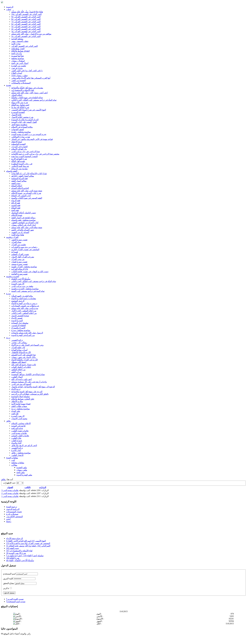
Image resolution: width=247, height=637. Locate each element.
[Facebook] (3, 526)
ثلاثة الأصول (16, 115)
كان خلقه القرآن (18, 347)
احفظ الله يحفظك (18, 362)
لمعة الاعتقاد (16, 142)
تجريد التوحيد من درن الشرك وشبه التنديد (28, 134)
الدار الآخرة (16, 450)
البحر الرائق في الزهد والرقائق (24, 445)
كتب (13, 460)
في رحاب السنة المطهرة (21, 164)
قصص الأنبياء (16, 318)
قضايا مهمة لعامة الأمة (20, 404)
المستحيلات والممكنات (21, 83)
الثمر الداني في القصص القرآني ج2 (26, 36)
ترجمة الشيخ (11, 507)
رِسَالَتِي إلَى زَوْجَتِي (19, 342)
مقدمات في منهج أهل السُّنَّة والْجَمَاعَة (27, 88)
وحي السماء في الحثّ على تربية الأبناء (27, 345)
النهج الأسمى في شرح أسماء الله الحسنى (28, 110)
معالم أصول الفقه (19, 181)
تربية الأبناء (15, 389)
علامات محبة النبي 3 (10, 490)
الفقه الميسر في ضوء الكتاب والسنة (26, 198)
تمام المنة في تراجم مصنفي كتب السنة (28, 291)
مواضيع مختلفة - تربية (20, 409)
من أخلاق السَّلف (18, 369)
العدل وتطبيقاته (17, 48)
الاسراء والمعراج (18, 328)
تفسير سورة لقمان (19, 262)
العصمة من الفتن (18, 80)
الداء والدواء (16, 443)
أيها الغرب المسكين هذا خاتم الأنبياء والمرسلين (30, 78)
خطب (8, 9)
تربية (8, 338)
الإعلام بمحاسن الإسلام (21, 423)
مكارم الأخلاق (17, 401)
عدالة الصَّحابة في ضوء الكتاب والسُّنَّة (27, 97)
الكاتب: (28, 487)
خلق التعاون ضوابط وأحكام (22, 399)
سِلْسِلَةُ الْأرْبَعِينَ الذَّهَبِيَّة (20, 279)
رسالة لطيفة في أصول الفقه (23, 218)
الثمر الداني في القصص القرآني (24, 46)
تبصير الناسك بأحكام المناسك (23, 213)
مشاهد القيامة (17, 39)
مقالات (14, 465)
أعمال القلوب (17, 377)
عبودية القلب (16, 440)
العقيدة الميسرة (18, 112)
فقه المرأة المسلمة (19, 178)
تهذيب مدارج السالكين (20, 137)
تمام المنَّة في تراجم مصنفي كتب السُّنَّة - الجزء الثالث (33, 100)
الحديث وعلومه (12, 276)
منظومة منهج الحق (19, 124)
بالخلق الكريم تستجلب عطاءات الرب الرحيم (30, 394)
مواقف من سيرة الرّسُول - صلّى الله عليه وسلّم (31, 34)
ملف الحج (20, 472)
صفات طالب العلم (19, 406)
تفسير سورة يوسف (19, 264)
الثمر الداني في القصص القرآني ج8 (26, 19)
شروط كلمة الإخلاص (20, 166)
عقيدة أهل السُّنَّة (18, 161)
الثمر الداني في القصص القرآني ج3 (26, 31)
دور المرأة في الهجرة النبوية (23, 335)
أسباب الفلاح (16, 73)
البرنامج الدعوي (12, 509)
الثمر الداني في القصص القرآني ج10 (26, 14)
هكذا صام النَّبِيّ (17, 235)
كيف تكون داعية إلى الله (21, 379)
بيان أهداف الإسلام (19, 149)
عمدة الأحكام (16, 215)
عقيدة (8, 85)
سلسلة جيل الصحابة (19, 323)
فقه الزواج (15, 200)
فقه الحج (15, 210)
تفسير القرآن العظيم (20, 254)
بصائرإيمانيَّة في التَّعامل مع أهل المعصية (28, 374)
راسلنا (8, 521)
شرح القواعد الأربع (19, 159)
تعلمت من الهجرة (18, 66)
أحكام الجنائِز (16, 95)
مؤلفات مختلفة (17, 463)
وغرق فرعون (17, 68)
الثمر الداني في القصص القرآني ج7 (26, 22)
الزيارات (42, 487)
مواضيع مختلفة (17, 58)
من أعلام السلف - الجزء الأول (23, 311)
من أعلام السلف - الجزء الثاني (24, 313)
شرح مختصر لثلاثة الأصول (22, 117)
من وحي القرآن (17, 259)
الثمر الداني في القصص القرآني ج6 (26, 24)
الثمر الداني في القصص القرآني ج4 (26, 29)
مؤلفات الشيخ (12, 458)
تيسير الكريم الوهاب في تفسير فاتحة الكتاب (29, 271)
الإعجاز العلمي (17, 455)
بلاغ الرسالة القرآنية (19, 269)
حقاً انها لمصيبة (17, 56)
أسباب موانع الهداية (19, 350)
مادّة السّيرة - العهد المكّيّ (22, 296)
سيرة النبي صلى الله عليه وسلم (24, 308)
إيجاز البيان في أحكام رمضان (23, 225)
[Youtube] (8, 526)
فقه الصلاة (15, 208)
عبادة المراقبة (17, 428)
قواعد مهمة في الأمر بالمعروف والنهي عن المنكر (32, 139)
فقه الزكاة (15, 203)
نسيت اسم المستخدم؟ (15, 601)
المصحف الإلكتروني (14, 516)
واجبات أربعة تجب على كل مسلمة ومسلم (29, 382)
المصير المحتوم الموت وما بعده (24, 156)
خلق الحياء (15, 411)
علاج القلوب (16, 438)
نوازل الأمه (15, 44)
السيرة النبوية (17, 320)
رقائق (8, 421)
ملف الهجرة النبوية (24, 475)
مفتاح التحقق (8, 583)
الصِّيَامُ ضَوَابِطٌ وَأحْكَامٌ (20, 51)
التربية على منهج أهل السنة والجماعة (26, 391)
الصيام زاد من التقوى (20, 232)
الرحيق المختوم (17, 301)
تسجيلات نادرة (12, 514)
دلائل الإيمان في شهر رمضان (23, 357)
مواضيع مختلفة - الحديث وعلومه (25, 289)
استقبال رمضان (18, 61)
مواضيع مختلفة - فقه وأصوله (23, 220)
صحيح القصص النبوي (20, 316)
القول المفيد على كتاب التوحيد (24, 122)
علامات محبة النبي (19, 433)
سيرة (8, 293)
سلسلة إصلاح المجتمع (20, 396)
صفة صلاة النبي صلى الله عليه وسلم (26, 227)
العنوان (10, 487)
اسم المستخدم (9, 574)
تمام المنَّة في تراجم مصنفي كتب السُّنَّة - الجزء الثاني (33, 281)
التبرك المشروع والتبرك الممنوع (24, 120)
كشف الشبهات (17, 129)
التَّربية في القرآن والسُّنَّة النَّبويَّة (24, 360)
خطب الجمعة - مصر (19, 41)
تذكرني (6, 588)
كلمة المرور (8, 578)
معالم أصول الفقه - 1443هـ (22, 176)
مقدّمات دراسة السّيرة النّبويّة (23, 298)
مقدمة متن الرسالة (19, 169)
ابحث (8, 519)
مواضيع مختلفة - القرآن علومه (24, 267)
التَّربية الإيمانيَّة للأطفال (21, 352)
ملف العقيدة (21, 467)
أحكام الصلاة (16, 186)
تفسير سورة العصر (19, 240)
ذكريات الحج (16, 53)
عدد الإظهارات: (9, 483)
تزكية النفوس (17, 340)
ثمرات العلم (16, 372)
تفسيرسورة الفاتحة (19, 274)
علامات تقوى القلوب (20, 431)
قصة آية (14, 252)
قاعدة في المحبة (18, 426)
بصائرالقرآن (16, 242)
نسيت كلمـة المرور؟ (15, 599)
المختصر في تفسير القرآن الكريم (25, 249)
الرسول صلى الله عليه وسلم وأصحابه (27, 333)
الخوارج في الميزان (19, 146)
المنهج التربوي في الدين (21, 384)
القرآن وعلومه (12, 237)
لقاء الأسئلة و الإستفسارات (22, 90)
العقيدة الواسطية (18, 144)
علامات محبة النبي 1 (10, 496)
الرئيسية (9, 7)
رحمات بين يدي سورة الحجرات (24, 247)
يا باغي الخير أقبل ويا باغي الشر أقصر (27, 71)
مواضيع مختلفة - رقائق (21, 453)
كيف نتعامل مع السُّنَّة (20, 105)
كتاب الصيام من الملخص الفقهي (24, 222)
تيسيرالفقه (15, 183)
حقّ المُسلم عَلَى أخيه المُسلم (23, 355)
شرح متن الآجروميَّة (19, 102)
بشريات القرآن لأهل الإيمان (22, 257)
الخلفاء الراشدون (18, 325)
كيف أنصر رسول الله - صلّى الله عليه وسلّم (29, 93)
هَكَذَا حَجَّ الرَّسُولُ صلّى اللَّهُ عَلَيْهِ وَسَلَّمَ (27, 12)
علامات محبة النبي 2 (10, 493)
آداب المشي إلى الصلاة (21, 195)
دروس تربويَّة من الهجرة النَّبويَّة (24, 303)
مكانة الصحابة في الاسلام (22, 127)
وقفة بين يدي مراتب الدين (22, 286)
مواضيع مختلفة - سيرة (20, 330)
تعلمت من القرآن (18, 244)
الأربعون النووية (17, 284)
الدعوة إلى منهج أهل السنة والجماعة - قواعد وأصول (33, 387)
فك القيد (14, 414)
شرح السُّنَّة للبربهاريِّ (20, 107)
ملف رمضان (21, 470)
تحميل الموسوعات (14, 512)
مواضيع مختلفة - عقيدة (21, 132)
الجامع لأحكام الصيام (20, 188)
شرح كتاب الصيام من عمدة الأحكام (26, 193)
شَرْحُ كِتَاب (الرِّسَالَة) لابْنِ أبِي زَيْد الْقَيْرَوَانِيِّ (29, 173)
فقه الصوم (15, 205)
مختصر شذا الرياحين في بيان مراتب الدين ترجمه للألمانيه (35, 154)
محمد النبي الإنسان (19, 418)
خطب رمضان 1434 (19, 75)
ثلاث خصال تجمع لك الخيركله (23, 365)
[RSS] (13, 526)
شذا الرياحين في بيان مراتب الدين (25, 151)
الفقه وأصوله (11, 171)
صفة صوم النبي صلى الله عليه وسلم (26, 191)
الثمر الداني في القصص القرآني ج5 (26, 26)
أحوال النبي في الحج (19, 63)
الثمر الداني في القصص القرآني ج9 (26, 17)
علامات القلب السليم (20, 436)
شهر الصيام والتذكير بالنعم (22, 230)
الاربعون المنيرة (17, 416)
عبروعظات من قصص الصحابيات (25, 306)
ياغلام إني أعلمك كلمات (21, 367)
